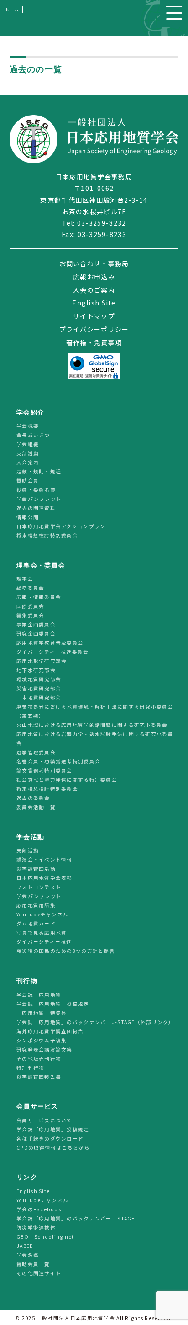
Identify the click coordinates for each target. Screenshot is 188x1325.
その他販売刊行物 (38, 1058)
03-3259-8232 (101, 222)
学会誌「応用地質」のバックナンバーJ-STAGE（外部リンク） (95, 1022)
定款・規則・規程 (38, 471)
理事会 (24, 579)
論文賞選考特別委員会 (44, 771)
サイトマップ (94, 316)
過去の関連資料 (36, 508)
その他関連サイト (38, 1273)
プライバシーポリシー (94, 329)
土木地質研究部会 (38, 697)
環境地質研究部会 (38, 679)
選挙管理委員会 (36, 752)
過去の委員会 (33, 798)
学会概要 (27, 425)
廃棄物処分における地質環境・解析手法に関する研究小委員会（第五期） (94, 712)
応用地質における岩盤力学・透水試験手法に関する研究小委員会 (94, 739)
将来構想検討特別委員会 (47, 535)
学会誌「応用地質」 (41, 994)
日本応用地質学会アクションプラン (60, 526)
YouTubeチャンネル (42, 914)
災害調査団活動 (36, 869)
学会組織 (27, 444)
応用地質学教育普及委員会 (50, 643)
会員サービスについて (44, 1120)
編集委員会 (30, 615)
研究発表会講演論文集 (44, 1049)
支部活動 (27, 453)
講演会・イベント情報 (44, 860)
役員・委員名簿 (36, 489)
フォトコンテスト (38, 887)
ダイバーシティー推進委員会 (52, 652)
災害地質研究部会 (38, 688)
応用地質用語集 (36, 905)
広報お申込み (94, 276)
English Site (93, 302)
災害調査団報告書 (38, 1076)
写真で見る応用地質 (41, 933)
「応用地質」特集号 (41, 1013)
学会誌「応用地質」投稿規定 (52, 1003)
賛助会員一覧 (33, 1264)
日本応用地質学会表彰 (44, 878)
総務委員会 (30, 588)
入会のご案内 (94, 289)
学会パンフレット (39, 498)
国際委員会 (30, 606)
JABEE (24, 1245)
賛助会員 (27, 480)
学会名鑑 (27, 1254)
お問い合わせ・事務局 (94, 263)
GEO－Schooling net (45, 1236)
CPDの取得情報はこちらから (55, 1147)
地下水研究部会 (36, 670)
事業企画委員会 (36, 624)
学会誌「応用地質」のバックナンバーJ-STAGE (75, 1218)
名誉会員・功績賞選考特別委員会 (58, 761)
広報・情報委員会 (38, 597)
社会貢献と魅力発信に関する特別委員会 (66, 780)
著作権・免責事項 (94, 342)
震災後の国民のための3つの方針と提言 (65, 951)
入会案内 (27, 462)
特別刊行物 (30, 1067)
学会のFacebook (39, 1209)
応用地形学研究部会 (41, 661)
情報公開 (27, 517)
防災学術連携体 (36, 1227)
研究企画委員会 (36, 634)
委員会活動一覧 (36, 807)
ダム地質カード (36, 923)
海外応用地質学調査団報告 (50, 1031)
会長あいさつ (33, 434)
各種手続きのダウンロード (50, 1138)
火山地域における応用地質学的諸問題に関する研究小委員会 (92, 725)
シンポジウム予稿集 (41, 1040)
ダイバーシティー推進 (44, 942)
